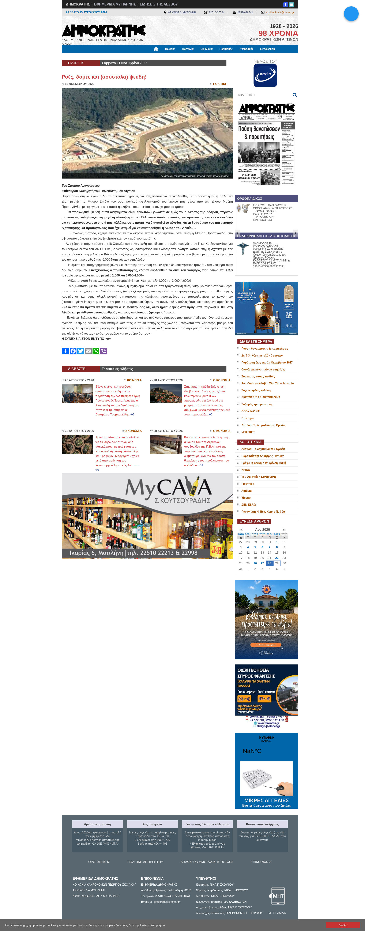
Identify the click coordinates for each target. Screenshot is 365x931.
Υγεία (132, 56)
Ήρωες (246, 497)
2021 (248, 534)
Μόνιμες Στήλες (74, 56)
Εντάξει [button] (343, 925)
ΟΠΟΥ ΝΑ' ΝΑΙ (250, 411)
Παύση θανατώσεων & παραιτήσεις (264, 348)
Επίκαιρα (247, 418)
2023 (262, 534)
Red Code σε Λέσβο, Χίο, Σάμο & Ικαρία (267, 383)
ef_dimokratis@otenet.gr (280, 12)
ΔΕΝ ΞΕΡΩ (248, 504)
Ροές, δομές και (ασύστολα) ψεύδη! (104, 77)
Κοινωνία (187, 49)
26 (255, 563)
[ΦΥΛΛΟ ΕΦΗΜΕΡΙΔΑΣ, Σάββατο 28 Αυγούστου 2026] (266, 191)
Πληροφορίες (183, 56)
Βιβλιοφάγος (114, 56)
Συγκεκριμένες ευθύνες (256, 390)
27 (262, 563)
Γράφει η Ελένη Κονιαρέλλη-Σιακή (263, 462)
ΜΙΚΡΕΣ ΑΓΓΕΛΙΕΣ (266, 802)
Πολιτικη (220, 84)
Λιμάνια (246, 490)
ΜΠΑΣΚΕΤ (248, 432)
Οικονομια (221, 380)
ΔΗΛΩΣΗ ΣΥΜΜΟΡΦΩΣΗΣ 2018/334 (207, 862)
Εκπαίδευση (267, 49)
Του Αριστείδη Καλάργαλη (258, 476)
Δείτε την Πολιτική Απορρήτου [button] (146, 925)
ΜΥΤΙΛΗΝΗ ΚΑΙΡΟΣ (266, 747)
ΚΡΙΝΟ (245, 469)
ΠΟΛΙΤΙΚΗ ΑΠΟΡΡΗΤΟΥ (145, 862)
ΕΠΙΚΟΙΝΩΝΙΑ (261, 862)
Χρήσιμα (148, 56)
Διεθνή (164, 56)
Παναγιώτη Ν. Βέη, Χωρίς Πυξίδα (263, 511)
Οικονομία (206, 49)
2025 (277, 534)
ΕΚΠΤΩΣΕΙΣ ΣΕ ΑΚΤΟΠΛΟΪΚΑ (261, 397)
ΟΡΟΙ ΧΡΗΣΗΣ (99, 862)
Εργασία (95, 56)
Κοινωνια (134, 380)
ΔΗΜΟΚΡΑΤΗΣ (78, 4)
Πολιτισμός (226, 49)
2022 (255, 534)
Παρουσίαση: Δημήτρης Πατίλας (262, 455)
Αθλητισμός (246, 49)
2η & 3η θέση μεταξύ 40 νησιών (262, 355)
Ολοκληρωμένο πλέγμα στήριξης (263, 369)
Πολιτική (170, 49)
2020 (241, 534)
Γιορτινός (247, 483)
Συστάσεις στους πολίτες (258, 376)
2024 (269, 534)
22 (277, 557)
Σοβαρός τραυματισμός (256, 404)
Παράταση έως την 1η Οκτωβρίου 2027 (267, 362)
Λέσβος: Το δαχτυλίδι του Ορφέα (263, 425)
